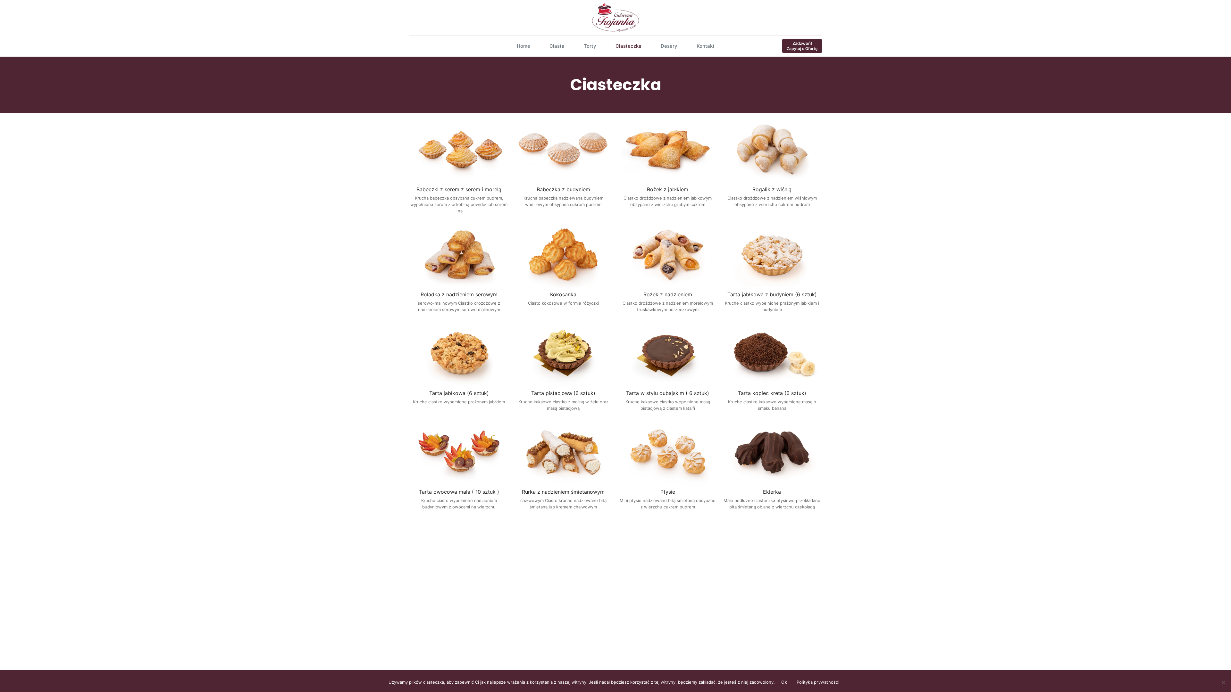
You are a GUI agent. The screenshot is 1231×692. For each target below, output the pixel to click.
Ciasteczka (628, 46)
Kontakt (706, 46)
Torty (590, 46)
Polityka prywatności (818, 682)
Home (523, 46)
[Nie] (1223, 682)
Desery (669, 46)
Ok (784, 682)
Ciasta (557, 46)
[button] (459, 166)
